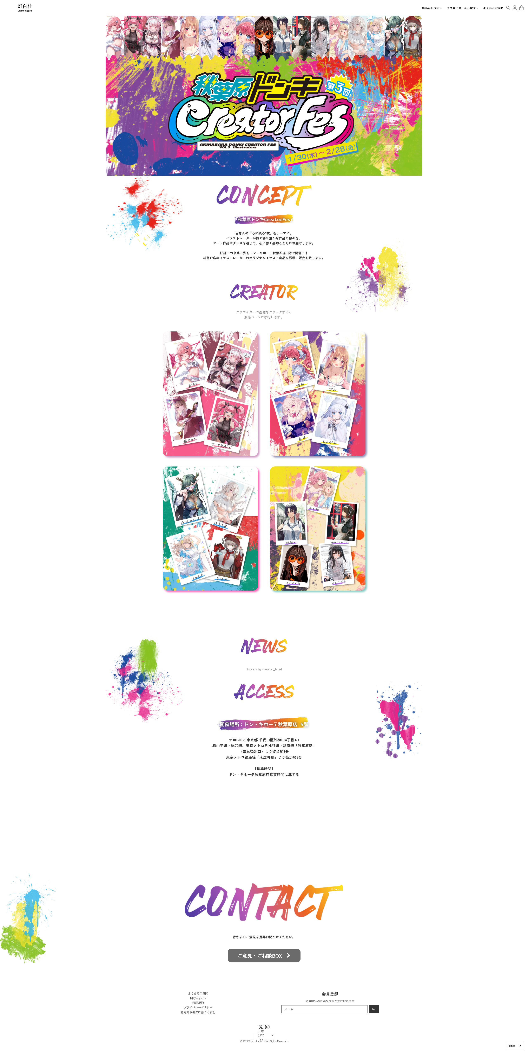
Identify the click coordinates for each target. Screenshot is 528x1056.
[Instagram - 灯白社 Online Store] (267, 1026)
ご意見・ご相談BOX (259, 955)
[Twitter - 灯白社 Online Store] (260, 1026)
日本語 (511, 1046)
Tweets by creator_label (264, 668)
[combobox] (514, 1046)
